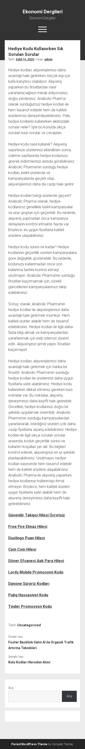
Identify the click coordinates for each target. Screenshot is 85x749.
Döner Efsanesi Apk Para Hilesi (36, 561)
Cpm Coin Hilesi (22, 549)
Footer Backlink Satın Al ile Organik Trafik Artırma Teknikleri (41, 645)
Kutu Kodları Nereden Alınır (29, 662)
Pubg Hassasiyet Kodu (28, 595)
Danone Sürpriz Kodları (28, 583)
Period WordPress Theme (29, 744)
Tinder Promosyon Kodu (30, 606)
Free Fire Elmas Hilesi (27, 526)
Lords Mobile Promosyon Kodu (35, 572)
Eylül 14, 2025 (25, 59)
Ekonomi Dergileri (43, 12)
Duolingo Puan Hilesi (26, 538)
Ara (10, 688)
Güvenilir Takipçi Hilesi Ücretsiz (36, 515)
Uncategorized (29, 625)
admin (48, 59)
